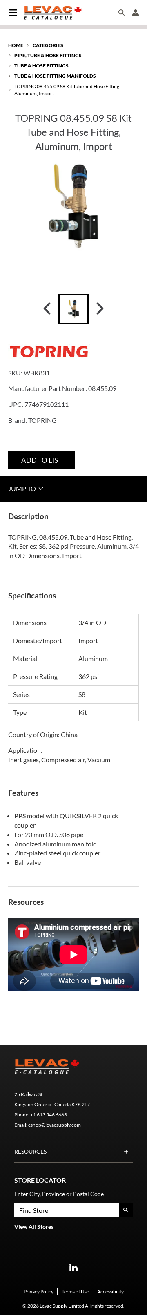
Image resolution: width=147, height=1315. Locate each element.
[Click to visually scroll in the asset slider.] (47, 309)
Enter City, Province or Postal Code (59, 1193)
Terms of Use (75, 1291)
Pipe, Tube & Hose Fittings (48, 55)
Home (15, 45)
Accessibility (110, 1291)
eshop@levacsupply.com (54, 1125)
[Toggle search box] (122, 13)
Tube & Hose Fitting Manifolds (55, 76)
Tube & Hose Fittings (41, 66)
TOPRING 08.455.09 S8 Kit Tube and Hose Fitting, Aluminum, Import (67, 89)
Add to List (41, 460)
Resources (30, 1151)
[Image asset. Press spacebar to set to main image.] (73, 309)
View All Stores (33, 1226)
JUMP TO (22, 488)
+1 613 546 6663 (48, 1115)
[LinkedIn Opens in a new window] (73, 1268)
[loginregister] (135, 12)
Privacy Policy (38, 1291)
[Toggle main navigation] (13, 13)
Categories (48, 45)
